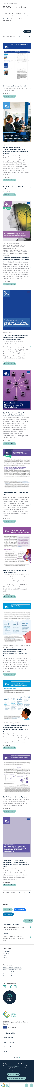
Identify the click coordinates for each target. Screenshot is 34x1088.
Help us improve (9, 999)
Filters (28, 31)
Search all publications (10, 3)
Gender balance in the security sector (15, 797)
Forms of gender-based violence (12, 972)
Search (26, 1085)
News (4, 955)
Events (5, 957)
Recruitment (6, 953)
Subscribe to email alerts (11, 924)
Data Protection (9, 1042)
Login (6, 1051)
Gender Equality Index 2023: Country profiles (15, 188)
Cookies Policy (9, 1047)
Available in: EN (8, 96)
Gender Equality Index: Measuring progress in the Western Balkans (14, 414)
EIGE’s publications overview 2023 (14, 86)
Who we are (6, 951)
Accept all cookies (13, 1074)
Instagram (15, 986)
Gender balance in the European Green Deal (16, 493)
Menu (31, 1085)
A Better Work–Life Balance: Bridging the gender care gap (15, 571)
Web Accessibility (9, 1033)
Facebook (11, 986)
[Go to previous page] (22, 36)
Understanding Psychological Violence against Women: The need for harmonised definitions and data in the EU (16, 728)
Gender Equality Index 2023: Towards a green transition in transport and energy (16, 258)
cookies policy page (13, 1066)
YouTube (8, 986)
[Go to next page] (27, 36)
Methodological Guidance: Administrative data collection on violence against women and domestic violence (15, 150)
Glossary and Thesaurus (10, 976)
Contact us (6, 933)
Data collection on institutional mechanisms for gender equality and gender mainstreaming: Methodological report (16, 863)
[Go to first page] (19, 36)
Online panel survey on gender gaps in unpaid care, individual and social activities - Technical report (15, 337)
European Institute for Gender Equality (5, 1085)
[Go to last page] (29, 36)
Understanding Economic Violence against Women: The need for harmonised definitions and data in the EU (15, 653)
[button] (8, 909)
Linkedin (4, 986)
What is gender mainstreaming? (12, 968)
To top (16, 1058)
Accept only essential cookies (16, 1078)
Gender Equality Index (9, 974)
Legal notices (8, 1037)
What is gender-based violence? (12, 970)
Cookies (29, 920)
